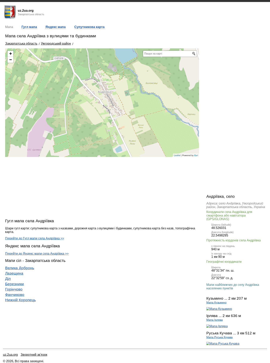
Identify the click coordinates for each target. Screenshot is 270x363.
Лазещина (14, 273)
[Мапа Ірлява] (217, 326)
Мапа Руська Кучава (219, 337)
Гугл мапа (29, 27)
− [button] (10, 59)
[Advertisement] (102, 187)
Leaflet (177, 155)
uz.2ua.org (10, 354)
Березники (14, 284)
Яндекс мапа (55, 27)
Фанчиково (14, 295)
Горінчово (14, 289)
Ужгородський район (56, 43)
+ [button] (10, 53)
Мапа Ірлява (214, 319)
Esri (196, 155)
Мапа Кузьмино (216, 302)
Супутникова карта (89, 27)
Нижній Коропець (20, 300)
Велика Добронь (19, 268)
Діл (8, 279)
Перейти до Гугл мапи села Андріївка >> (34, 238)
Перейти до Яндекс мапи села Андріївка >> (37, 253)
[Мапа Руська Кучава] (222, 343)
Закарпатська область (21, 43)
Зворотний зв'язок (34, 354)
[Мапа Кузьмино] (219, 308)
